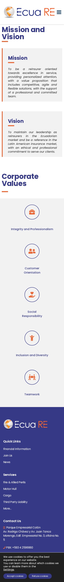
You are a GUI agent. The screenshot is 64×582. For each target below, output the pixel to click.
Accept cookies (15, 576)
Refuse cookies (40, 576)
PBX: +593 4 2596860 (19, 547)
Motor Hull (10, 489)
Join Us (7, 455)
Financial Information (17, 449)
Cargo (7, 495)
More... (7, 508)
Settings (8, 569)
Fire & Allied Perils (14, 482)
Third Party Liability (15, 502)
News (6, 462)
